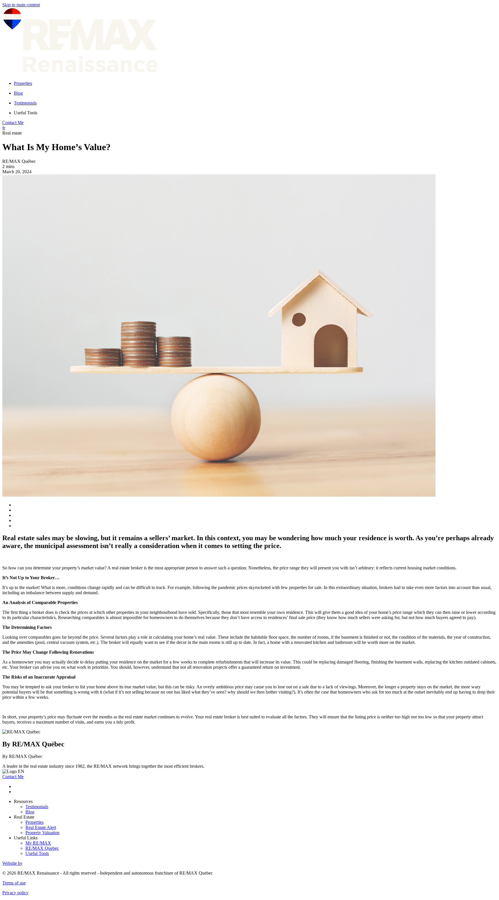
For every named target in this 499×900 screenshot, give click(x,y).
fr (3, 127)
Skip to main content (21, 4)
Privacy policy (15, 892)
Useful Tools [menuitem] (25, 112)
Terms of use (14, 882)
